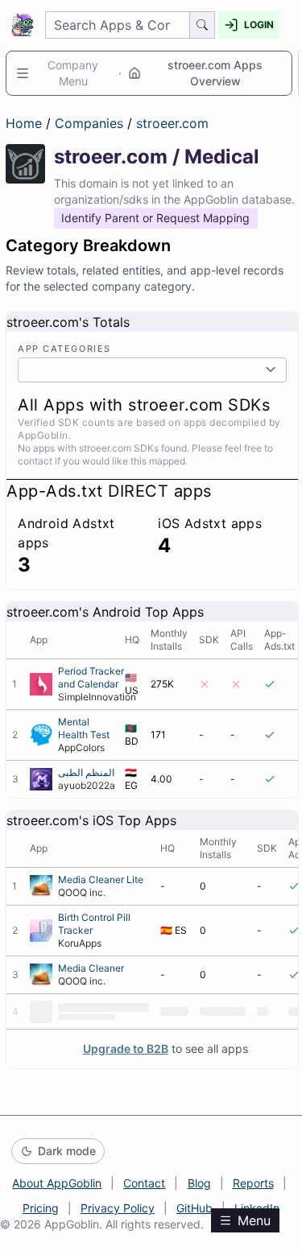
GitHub (194, 1208)
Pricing (41, 1208)
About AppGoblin (56, 1183)
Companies (91, 123)
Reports (253, 1183)
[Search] (202, 25)
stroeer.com (172, 123)
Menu (254, 1220)
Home (24, 123)
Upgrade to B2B (125, 1048)
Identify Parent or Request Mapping (155, 218)
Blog (199, 1183)
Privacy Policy (118, 1208)
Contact (144, 1183)
